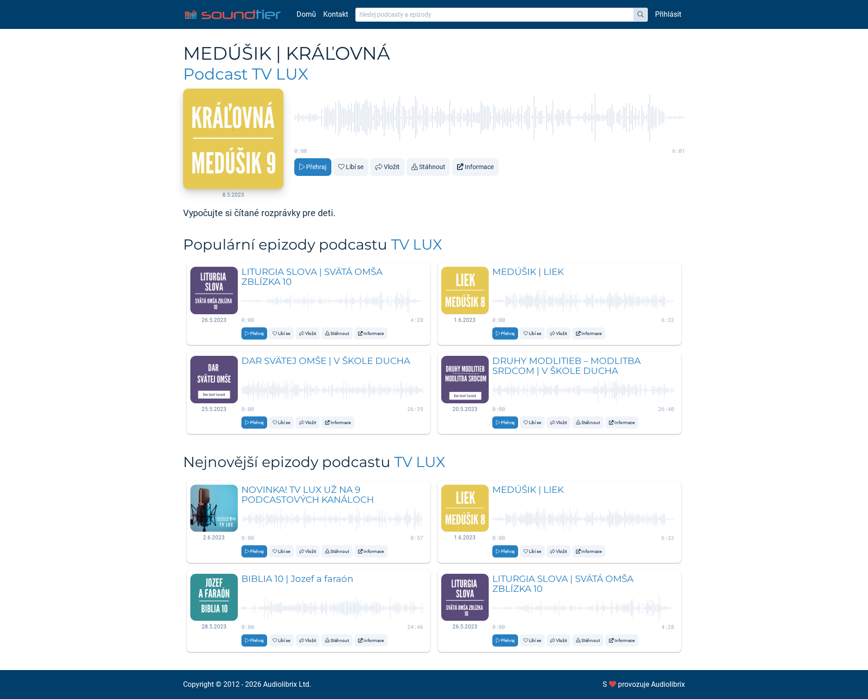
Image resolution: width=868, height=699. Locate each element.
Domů (306, 14)
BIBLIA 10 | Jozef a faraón (297, 578)
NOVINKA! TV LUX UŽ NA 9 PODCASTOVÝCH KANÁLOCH (307, 494)
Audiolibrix (668, 684)
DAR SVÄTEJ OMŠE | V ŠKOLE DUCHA (325, 360)
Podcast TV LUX (245, 74)
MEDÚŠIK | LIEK (528, 271)
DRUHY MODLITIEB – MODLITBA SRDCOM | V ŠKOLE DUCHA (566, 365)
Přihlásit (668, 14)
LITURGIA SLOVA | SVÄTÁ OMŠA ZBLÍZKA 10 (311, 276)
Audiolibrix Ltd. (287, 684)
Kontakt (335, 14)
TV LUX (416, 244)
